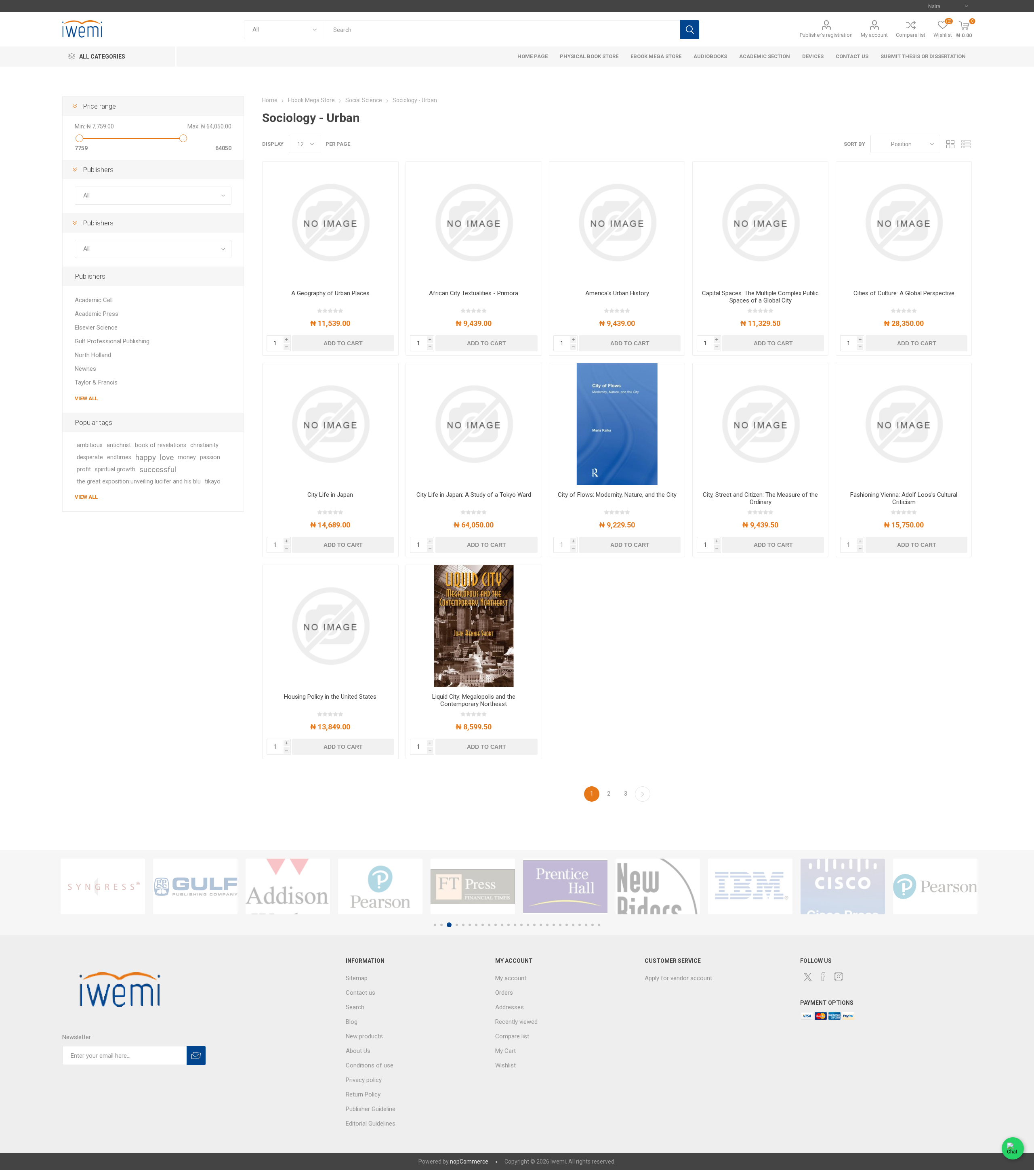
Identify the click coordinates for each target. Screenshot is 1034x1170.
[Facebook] (823, 976)
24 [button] (586, 925)
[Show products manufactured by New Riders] (658, 886)
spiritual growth (115, 469)
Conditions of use (369, 1065)
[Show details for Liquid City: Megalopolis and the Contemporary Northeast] (473, 626)
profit (84, 469)
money (187, 457)
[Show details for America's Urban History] (617, 223)
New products (364, 1036)
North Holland (93, 355)
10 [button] (495, 925)
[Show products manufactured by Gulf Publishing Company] (195, 886)
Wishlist (505, 1065)
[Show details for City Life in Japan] (330, 424)
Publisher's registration (826, 35)
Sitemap (357, 978)
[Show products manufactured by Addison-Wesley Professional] (288, 886)
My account (874, 35)
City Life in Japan (330, 494)
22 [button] (573, 925)
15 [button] (528, 925)
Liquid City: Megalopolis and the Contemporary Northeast (473, 700)
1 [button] (435, 925)
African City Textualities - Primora (473, 293)
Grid (950, 144)
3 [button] (448, 925)
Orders (504, 992)
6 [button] (470, 925)
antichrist (119, 445)
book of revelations (160, 445)
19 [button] (554, 925)
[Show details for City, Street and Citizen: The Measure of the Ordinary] (760, 424)
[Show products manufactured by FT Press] (473, 886)
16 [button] (534, 925)
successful (157, 469)
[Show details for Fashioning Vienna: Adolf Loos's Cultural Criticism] (903, 424)
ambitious (90, 445)
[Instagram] (838, 976)
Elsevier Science (96, 327)
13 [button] (515, 925)
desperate (90, 457)
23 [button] (579, 925)
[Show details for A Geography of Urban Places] (330, 223)
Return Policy (363, 1094)
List (966, 144)
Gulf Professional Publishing (112, 341)
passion (210, 457)
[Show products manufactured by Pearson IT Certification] (935, 886)
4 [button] (455, 924)
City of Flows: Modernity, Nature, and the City (617, 494)
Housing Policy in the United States (330, 696)
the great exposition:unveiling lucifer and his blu (139, 481)
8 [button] (482, 925)
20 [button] (560, 925)
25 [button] (592, 925)
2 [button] (441, 925)
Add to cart (343, 343)
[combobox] (502, 29)
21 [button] (566, 925)
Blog (351, 1021)
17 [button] (541, 925)
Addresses (509, 1007)
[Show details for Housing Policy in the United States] (330, 626)
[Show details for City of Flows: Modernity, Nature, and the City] (617, 424)
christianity (204, 445)
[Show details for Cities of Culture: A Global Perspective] (903, 223)
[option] (103, 886)
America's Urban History (617, 293)
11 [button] (502, 925)
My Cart (505, 1050)
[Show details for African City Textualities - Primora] (473, 223)
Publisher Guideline (370, 1109)
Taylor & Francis (96, 382)
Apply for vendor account (678, 978)
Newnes (85, 368)
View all (86, 398)
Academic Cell (94, 300)
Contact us (360, 992)
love (167, 457)
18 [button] (547, 925)
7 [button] (476, 925)
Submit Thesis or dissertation (923, 56)
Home (269, 100)
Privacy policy (364, 1080)
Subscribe (196, 1055)
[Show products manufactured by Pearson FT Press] (380, 886)
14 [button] (521, 925)
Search (689, 29)
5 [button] (463, 925)
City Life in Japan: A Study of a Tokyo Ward (473, 494)
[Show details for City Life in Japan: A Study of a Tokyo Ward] (473, 424)
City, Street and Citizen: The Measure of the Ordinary (760, 498)
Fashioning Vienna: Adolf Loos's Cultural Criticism (903, 498)
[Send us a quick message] (1013, 1145)
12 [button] (508, 925)
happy (145, 457)
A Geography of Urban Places (330, 293)
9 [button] (489, 925)
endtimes (119, 457)
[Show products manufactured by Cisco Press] (843, 886)
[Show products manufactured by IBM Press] (750, 886)
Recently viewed (516, 1021)
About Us (358, 1050)
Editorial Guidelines (370, 1123)
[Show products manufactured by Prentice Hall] (565, 886)
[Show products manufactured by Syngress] (103, 886)
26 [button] (599, 925)
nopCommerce (469, 1161)
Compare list (910, 35)
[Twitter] (807, 976)
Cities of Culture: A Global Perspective (903, 293)
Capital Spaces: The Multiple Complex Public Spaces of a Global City (760, 297)
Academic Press (96, 313)
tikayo (213, 481)
